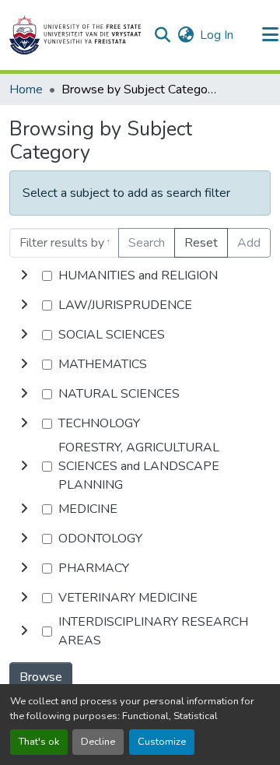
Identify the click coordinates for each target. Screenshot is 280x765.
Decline (98, 742)
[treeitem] (140, 305)
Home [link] (26, 89)
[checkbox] (47, 276)
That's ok (39, 742)
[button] (75, 35)
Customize (162, 742)
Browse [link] (40, 677)
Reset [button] (201, 242)
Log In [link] (216, 35)
